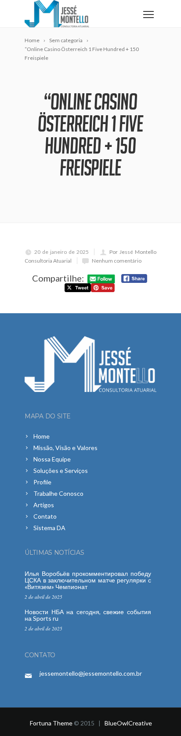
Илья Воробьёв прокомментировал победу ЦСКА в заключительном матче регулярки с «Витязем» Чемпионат (88, 580)
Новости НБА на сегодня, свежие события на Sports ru (88, 615)
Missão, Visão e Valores (65, 447)
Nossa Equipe (52, 459)
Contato (45, 516)
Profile (42, 482)
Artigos (43, 505)
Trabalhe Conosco (58, 493)
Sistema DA (49, 527)
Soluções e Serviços (60, 470)
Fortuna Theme (51, 723)
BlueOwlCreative (128, 723)
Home (41, 436)
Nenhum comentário (116, 260)
